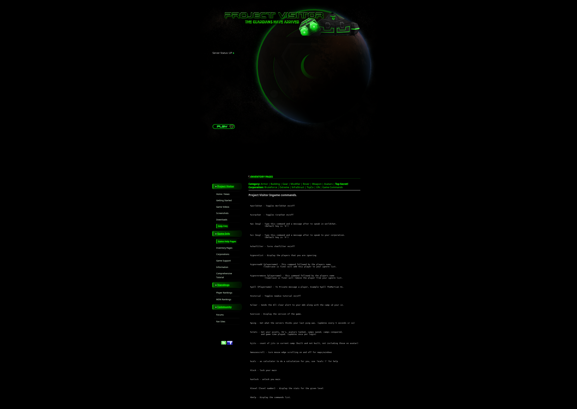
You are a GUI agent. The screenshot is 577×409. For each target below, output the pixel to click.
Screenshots (222, 213)
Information (222, 267)
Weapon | (318, 184)
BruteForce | (272, 187)
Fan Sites (220, 321)
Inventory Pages (224, 247)
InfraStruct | (299, 187)
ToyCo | (311, 187)
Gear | (286, 184)
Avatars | (329, 184)
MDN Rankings (223, 299)
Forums (220, 314)
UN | (319, 187)
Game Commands (332, 187)
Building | (276, 184)
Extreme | (286, 187)
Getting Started (224, 200)
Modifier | (297, 184)
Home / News (223, 194)
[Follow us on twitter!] (223, 343)
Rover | (307, 184)
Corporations (222, 254)
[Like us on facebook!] (229, 343)
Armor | (266, 184)
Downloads (221, 219)
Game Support (223, 260)
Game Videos (222, 206)
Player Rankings (224, 292)
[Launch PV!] (223, 128)
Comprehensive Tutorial (224, 275)
